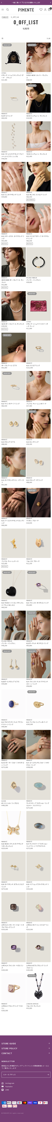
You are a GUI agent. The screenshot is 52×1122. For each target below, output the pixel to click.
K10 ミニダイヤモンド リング (11, 194)
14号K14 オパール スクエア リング (37, 926)
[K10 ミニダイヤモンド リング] (13, 176)
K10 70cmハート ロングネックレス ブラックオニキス (12, 604)
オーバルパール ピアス (9, 365)
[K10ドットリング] (13, 98)
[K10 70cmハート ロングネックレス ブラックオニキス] (13, 584)
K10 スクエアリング (33, 365)
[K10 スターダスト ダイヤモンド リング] (13, 218)
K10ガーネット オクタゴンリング (37, 643)
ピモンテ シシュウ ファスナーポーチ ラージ (37, 325)
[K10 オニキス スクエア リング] (38, 176)
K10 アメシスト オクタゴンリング (37, 603)
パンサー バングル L (8, 643)
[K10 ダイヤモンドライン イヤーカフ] (13, 462)
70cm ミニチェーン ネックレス (36, 154)
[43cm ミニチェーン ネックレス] (38, 98)
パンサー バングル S (33, 280)
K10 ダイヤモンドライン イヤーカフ (12, 481)
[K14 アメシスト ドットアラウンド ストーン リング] (38, 663)
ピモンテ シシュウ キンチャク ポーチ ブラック (12, 76)
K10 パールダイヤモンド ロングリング (12, 521)
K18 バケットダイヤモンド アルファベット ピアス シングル (12, 155)
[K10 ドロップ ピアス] (13, 424)
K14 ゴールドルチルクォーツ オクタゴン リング (37, 763)
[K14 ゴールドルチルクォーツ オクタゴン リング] (38, 744)
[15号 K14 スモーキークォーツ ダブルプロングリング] (13, 907)
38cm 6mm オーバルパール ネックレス (12, 281)
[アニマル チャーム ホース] (13, 543)
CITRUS (3, 73)
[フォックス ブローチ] (38, 543)
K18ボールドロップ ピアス (10, 681)
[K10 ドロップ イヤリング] (38, 462)
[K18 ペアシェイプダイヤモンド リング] (38, 866)
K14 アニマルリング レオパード (37, 722)
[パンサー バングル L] (13, 625)
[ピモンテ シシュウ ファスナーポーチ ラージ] (38, 306)
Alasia (3, 801)
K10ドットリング (6, 116)
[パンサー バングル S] (38, 262)
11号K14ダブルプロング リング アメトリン (37, 966)
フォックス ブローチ (33, 561)
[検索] (7, 9)
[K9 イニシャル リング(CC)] (13, 785)
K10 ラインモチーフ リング (10, 403)
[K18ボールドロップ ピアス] (13, 663)
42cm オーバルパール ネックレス (12, 324)
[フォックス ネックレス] (38, 988)
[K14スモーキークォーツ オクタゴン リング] (13, 744)
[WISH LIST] (41, 9)
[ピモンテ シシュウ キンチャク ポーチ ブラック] (13, 57)
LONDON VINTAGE (32, 1004)
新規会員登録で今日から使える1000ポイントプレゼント (26, 2)
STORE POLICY (9, 1048)
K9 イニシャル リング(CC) (10, 803)
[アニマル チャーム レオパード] (38, 385)
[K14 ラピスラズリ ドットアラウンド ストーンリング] (13, 704)
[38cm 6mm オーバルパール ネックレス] (13, 262)
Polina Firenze (31, 278)
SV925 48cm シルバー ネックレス (37, 76)
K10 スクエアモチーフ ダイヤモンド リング (37, 237)
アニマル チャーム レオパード (36, 403)
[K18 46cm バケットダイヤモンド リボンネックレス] (13, 825)
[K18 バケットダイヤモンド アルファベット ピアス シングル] (13, 136)
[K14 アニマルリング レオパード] (38, 704)
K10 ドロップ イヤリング (34, 480)
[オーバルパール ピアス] (13, 347)
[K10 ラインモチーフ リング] (13, 385)
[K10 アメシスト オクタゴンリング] (38, 584)
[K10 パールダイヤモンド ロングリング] (13, 502)
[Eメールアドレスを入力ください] (48, 1075)
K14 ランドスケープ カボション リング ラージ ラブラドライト (37, 845)
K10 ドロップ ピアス (8, 442)
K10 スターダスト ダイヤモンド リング (12, 237)
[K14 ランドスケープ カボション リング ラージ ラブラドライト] (38, 825)
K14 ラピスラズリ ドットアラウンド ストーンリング (12, 723)
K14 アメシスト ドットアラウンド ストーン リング (37, 682)
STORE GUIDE (9, 1043)
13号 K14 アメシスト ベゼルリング (12, 966)
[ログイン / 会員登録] (45, 9)
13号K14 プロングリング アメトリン (12, 1007)
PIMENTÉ (5, 17)
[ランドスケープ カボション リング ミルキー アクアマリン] (38, 785)
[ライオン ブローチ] (38, 502)
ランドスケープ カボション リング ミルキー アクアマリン (37, 804)
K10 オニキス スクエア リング (36, 194)
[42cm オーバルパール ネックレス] (13, 306)
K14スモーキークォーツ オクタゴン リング (12, 763)
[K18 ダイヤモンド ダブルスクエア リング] (13, 866)
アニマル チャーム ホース (10, 561)
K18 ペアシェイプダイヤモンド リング (37, 885)
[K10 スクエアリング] (38, 347)
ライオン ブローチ (32, 520)
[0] (48, 9)
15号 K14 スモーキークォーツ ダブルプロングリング (12, 926)
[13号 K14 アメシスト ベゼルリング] (13, 947)
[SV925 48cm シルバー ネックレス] (38, 57)
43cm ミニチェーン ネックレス (36, 116)
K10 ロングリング (32, 442)
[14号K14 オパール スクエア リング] (38, 907)
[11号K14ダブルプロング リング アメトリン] (38, 947)
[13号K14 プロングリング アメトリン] (13, 988)
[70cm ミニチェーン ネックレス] (38, 136)
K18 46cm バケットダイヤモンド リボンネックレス (12, 845)
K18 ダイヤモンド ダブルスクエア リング (12, 885)
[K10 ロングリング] (38, 424)
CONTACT (7, 1053)
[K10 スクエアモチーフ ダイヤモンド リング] (38, 218)
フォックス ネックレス (33, 1006)
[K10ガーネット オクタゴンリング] (38, 625)
